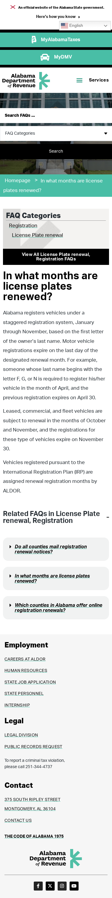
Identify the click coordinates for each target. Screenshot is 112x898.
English (75, 25)
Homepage (17, 180)
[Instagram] (62, 886)
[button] (58, 17)
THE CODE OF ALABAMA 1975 (34, 836)
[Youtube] (74, 886)
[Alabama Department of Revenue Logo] (26, 81)
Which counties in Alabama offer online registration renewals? (58, 608)
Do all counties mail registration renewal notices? (51, 549)
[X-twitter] (50, 886)
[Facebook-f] (38, 886)
